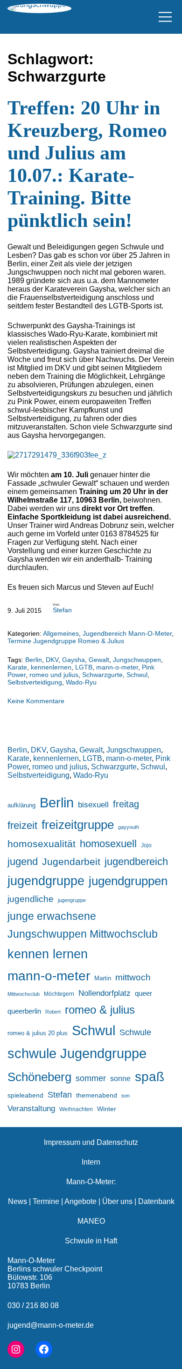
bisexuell (93, 804)
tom (125, 1095)
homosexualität (41, 843)
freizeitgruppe (78, 825)
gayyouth (128, 827)
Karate (17, 667)
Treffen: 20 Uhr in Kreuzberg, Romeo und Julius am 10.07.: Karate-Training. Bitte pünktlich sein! (87, 164)
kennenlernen (51, 667)
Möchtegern (59, 994)
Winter (106, 1109)
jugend (22, 861)
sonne (120, 1078)
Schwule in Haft (91, 1241)
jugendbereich (136, 861)
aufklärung (21, 805)
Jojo (146, 845)
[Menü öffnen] (165, 17)
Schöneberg (39, 1077)
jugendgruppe (45, 881)
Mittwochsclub (23, 994)
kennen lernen (47, 954)
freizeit (22, 825)
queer (143, 993)
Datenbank (156, 1201)
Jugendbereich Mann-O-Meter (127, 633)
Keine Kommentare (35, 701)
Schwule (135, 1032)
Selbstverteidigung (34, 682)
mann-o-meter (117, 667)
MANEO (91, 1221)
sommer (91, 1078)
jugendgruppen (128, 881)
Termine (46, 1201)
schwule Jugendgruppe (77, 1053)
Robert (53, 1012)
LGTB (83, 667)
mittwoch (133, 977)
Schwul (136, 674)
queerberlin (24, 1011)
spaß (149, 1076)
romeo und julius (53, 674)
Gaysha (73, 659)
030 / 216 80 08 (33, 1305)
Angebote (80, 1201)
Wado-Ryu (81, 682)
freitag (126, 804)
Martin (102, 978)
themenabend (96, 1095)
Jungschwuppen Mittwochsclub (82, 934)
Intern (91, 1162)
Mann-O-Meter (31, 1260)
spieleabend (25, 1095)
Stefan (62, 610)
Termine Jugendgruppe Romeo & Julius (65, 641)
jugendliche (30, 899)
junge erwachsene (51, 916)
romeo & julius (100, 1009)
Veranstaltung (31, 1108)
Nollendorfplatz (104, 993)
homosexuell (108, 844)
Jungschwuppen (137, 659)
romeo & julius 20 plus (37, 1033)
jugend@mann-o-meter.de (50, 1325)
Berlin (33, 659)
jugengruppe (72, 900)
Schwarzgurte (102, 674)
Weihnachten (76, 1109)
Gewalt (99, 659)
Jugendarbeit (71, 861)
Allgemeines (61, 633)
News (17, 1201)
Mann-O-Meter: (91, 1182)
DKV (52, 659)
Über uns (117, 1201)
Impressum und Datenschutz (91, 1142)
